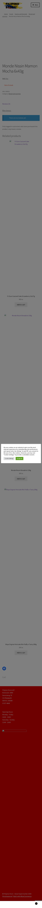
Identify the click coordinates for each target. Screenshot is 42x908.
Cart (32, 902)
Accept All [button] (19, 458)
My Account (7, 904)
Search (21, 904)
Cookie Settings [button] (9, 458)
